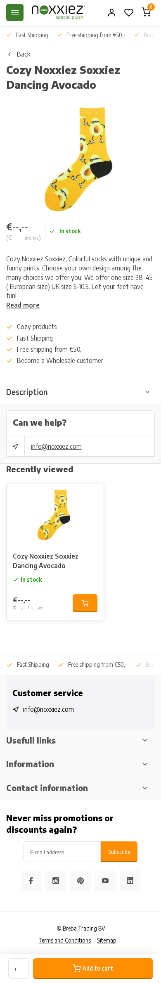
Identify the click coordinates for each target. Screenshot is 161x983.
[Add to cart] (85, 603)
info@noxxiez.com (56, 446)
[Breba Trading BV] (59, 12)
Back (23, 54)
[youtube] (105, 880)
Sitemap (106, 940)
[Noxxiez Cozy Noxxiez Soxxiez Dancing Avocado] (55, 514)
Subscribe (119, 851)
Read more (23, 305)
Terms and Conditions (64, 940)
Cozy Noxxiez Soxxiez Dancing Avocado (45, 560)
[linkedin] (130, 880)
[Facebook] (31, 880)
